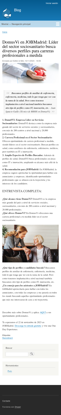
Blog (17, 9)
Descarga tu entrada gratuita (28, 325)
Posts (10, 371)
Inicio (4, 31)
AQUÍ (43, 312)
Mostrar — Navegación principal (16, 23)
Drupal (18, 406)
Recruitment (7, 338)
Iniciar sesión (52, 3)
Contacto (6, 400)
